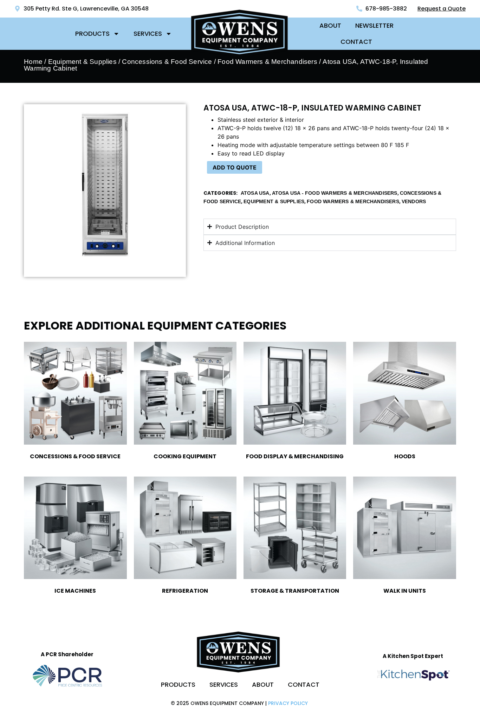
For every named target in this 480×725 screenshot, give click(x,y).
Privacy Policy (288, 703)
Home (33, 61)
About (330, 25)
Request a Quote (441, 9)
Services (148, 33)
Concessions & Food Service (167, 61)
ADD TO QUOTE (235, 167)
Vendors (414, 201)
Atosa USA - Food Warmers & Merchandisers (334, 193)
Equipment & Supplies (82, 61)
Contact (356, 41)
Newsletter (374, 25)
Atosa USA (255, 193)
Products (92, 33)
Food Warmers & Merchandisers (353, 201)
